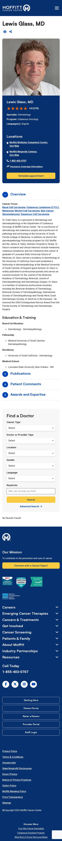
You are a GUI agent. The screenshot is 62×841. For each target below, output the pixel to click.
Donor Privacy (9, 774)
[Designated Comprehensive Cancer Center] (7, 583)
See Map (14, 146)
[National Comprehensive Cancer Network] (11, 597)
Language (12, 472)
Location (11, 447)
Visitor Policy (9, 785)
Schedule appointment (31, 175)
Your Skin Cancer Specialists (31, 828)
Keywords (12, 485)
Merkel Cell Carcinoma (27, 210)
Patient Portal (31, 708)
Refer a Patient (31, 716)
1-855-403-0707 (18, 160)
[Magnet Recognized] (36, 583)
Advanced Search (29, 506)
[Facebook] (5, 684)
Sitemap (6, 802)
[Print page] (4, 31)
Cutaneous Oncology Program (31, 833)
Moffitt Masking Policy (14, 791)
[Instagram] (24, 684)
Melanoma (8, 210)
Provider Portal (31, 724)
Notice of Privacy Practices (16, 780)
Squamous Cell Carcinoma (35, 214)
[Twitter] (15, 684)
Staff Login (31, 732)
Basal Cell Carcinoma (13, 207)
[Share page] (10, 31)
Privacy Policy (9, 751)
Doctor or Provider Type (20, 434)
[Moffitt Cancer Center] (16, 8)
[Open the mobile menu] (57, 8)
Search (31, 499)
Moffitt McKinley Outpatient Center (29, 142)
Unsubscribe (9, 762)
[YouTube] (33, 684)
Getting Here (31, 700)
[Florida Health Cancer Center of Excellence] (21, 583)
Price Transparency (12, 797)
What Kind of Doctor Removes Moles (31, 837)
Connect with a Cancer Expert (31, 565)
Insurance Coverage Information (26, 166)
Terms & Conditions (12, 757)
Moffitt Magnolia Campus (23, 151)
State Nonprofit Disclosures (17, 768)
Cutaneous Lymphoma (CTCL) (42, 207)
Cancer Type (13, 422)
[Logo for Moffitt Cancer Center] (31, 537)
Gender (11, 460)
